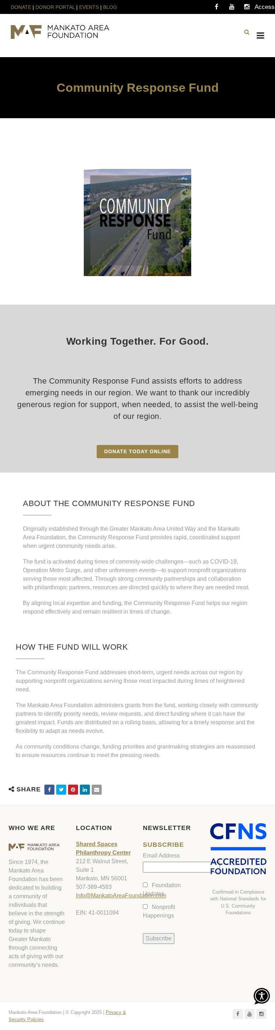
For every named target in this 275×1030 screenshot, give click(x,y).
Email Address (161, 855)
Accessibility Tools (262, 9)
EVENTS (89, 7)
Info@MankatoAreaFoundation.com (121, 895)
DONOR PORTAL (55, 7)
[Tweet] (61, 790)
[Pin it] (73, 790)
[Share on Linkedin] (85, 790)
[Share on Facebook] (49, 790)
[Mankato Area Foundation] (60, 31)
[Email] (97, 790)
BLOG (110, 7)
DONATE (22, 7)
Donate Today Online (137, 451)
